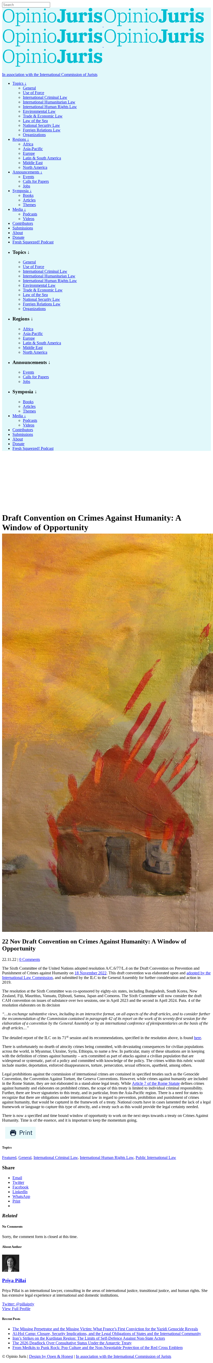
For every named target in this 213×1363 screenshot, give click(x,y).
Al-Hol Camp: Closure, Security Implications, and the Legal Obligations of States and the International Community (106, 1333)
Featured (9, 1157)
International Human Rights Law (107, 1157)
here (197, 1038)
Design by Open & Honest (51, 1356)
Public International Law (156, 1157)
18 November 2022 (90, 973)
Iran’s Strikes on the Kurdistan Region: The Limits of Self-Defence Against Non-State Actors (88, 1338)
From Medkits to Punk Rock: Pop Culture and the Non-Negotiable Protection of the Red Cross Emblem (97, 1347)
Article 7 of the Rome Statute (156, 1083)
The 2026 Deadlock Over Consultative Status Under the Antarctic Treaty (72, 1343)
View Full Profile (16, 1308)
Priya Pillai (14, 1280)
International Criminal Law (56, 1157)
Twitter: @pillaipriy (18, 1304)
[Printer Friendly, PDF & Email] (20, 1138)
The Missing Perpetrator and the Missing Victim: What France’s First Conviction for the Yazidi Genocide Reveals (105, 1329)
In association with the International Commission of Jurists (49, 74)
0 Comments (29, 959)
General (24, 1157)
